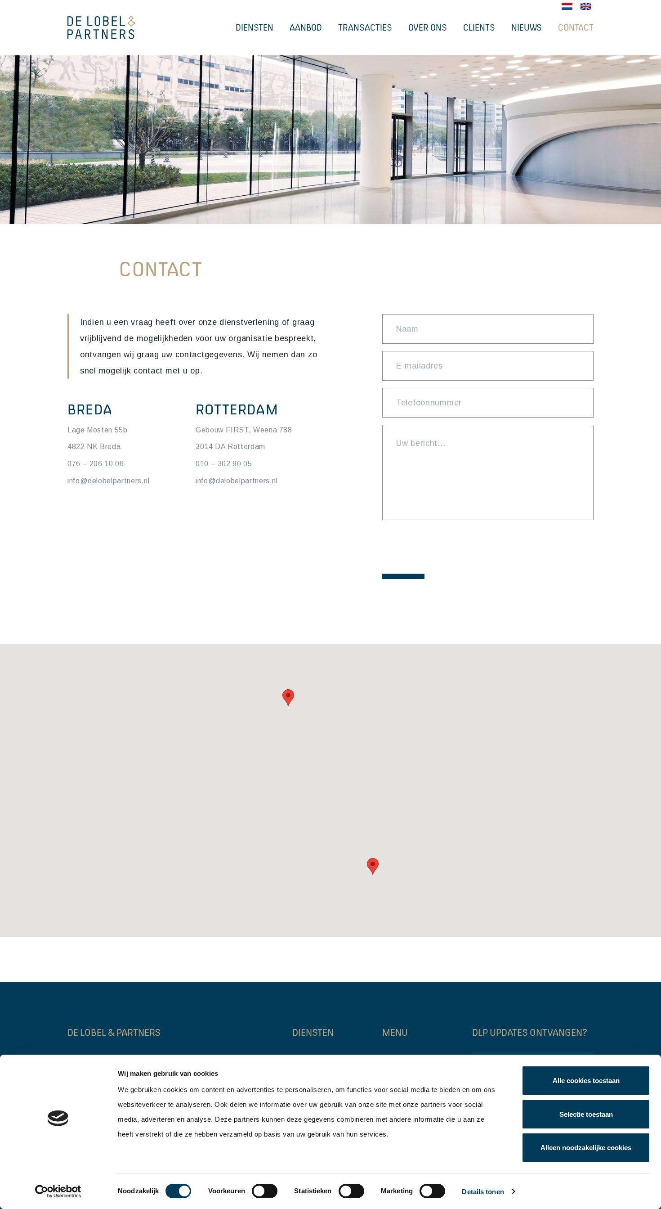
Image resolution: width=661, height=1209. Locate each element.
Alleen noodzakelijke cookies (585, 1147)
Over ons (427, 27)
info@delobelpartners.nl (108, 481)
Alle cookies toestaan (586, 1080)
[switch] (264, 1191)
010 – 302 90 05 (224, 463)
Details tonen (483, 1192)
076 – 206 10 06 (95, 463)
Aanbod (306, 27)
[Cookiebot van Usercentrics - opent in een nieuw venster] (58, 1191)
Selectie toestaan (586, 1114)
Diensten (254, 27)
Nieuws (526, 27)
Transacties (365, 27)
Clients (479, 27)
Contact (576, 27)
